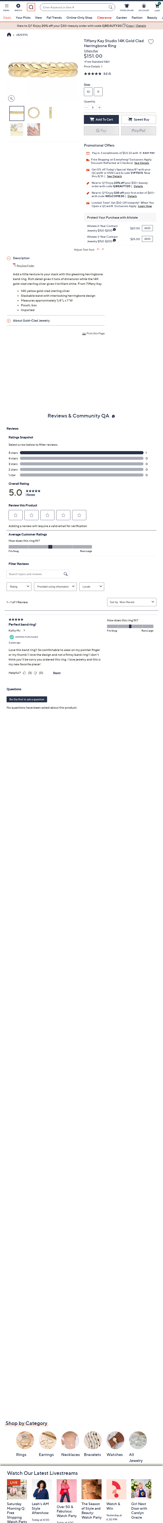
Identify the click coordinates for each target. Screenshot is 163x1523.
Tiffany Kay (91, 51)
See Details (141, 162)
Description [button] (21, 258)
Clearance (104, 17)
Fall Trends (54, 17)
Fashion (137, 17)
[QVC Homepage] (9, 35)
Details (138, 186)
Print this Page (95, 333)
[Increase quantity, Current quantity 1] (99, 107)
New (38, 17)
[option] (81, 25)
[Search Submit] (111, 7)
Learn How (145, 206)
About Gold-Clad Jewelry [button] (31, 320)
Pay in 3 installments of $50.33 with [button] (115, 153)
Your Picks (23, 17)
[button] (6, 8)
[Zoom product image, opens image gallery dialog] (10, 98)
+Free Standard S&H (97, 61)
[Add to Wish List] (151, 42)
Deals (7, 17)
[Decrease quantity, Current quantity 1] (86, 107)
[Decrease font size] (103, 249)
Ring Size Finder (25, 265)
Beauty (152, 17)
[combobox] (73, 7)
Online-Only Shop (79, 17)
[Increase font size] (98, 249)
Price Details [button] (92, 66)
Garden (121, 17)
